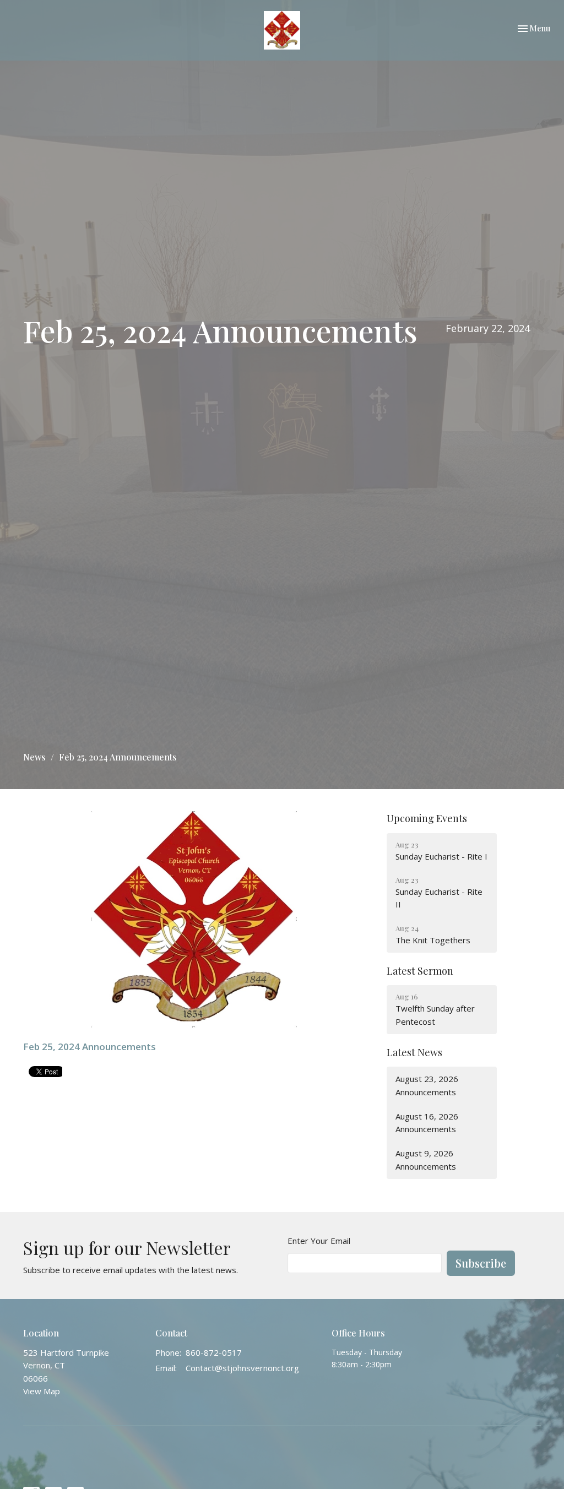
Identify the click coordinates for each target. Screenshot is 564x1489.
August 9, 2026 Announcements (425, 1159)
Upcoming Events (427, 818)
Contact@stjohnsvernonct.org (242, 1367)
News (34, 757)
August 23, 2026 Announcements (426, 1085)
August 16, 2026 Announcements (426, 1122)
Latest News (414, 1052)
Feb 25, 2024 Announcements (89, 1046)
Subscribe (480, 1263)
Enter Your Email (319, 1240)
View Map (41, 1390)
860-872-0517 (214, 1352)
